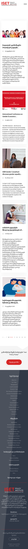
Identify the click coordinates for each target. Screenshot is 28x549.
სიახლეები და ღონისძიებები (14, 452)
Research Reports (14, 468)
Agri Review (14, 422)
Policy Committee (14, 405)
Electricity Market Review (14, 442)
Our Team (14, 382)
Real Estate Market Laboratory (14, 447)
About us (14, 380)
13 (25, 337)
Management (14, 384)
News (14, 455)
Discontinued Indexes (14, 438)
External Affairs (14, 398)
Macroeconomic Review (14, 436)
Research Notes (14, 471)
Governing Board (14, 402)
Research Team (14, 389)
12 (22, 337)
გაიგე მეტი (14, 539)
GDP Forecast (14, 429)
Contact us (14, 414)
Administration (14, 396)
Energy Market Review (14, 445)
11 (19, 337)
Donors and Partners (14, 407)
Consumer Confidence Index (14, 427)
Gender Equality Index (14, 431)
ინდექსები (14, 418)
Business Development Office (14, 393)
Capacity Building (14, 458)
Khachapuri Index (14, 433)
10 (17, 337)
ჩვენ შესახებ (14, 376)
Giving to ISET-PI (14, 409)
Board (14, 400)
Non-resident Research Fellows (14, 391)
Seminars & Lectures (14, 460)
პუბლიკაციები (14, 465)
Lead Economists (14, 386)
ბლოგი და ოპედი (14, 478)
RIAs (14, 473)
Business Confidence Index (14, 424)
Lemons (17, 545)
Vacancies (14, 411)
